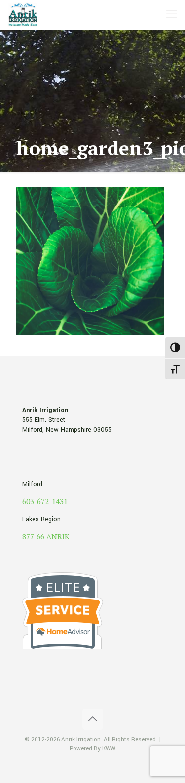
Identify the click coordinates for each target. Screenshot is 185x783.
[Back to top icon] (92, 719)
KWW (108, 748)
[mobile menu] (171, 14)
